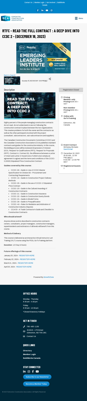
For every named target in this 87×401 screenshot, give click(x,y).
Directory (27, 351)
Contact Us (28, 2)
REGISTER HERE (26, 256)
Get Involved (50, 2)
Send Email (68, 149)
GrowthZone (49, 277)
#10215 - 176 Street (35, 330)
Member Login (39, 2)
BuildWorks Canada (31, 358)
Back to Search (9, 75)
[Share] (49, 79)
